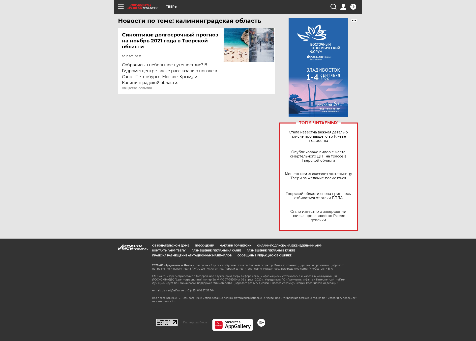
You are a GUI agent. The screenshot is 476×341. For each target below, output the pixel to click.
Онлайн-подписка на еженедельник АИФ (289, 245)
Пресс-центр (204, 245)
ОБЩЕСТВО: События (137, 88)
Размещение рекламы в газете (271, 250)
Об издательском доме (170, 245)
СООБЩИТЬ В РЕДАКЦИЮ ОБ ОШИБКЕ (265, 255)
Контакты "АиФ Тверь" (169, 250)
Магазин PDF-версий (235, 245)
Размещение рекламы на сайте (216, 250)
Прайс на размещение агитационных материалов (192, 255)
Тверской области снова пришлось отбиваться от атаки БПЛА (318, 196)
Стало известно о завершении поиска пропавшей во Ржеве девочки (318, 216)
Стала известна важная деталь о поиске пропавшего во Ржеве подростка (318, 136)
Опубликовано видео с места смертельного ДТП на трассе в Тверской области (318, 156)
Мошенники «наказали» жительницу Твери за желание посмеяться (318, 176)
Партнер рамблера (195, 322)
